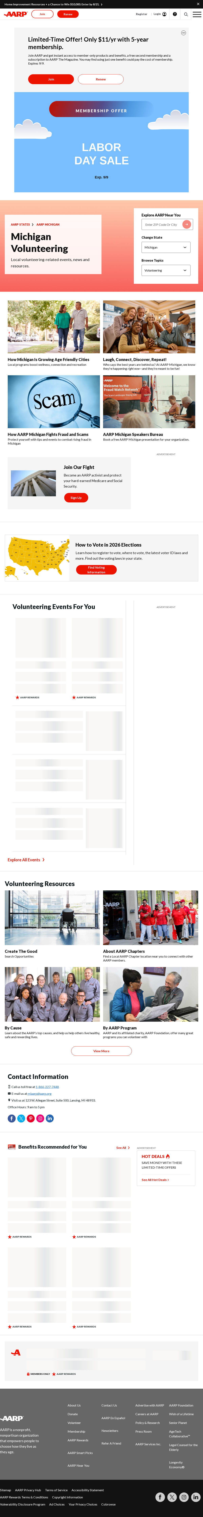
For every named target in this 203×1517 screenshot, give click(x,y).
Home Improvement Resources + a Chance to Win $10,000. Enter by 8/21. (52, 4)
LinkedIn (50, 1119)
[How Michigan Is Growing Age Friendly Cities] (54, 326)
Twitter (21, 1119)
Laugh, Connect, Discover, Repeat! (135, 359)
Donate (73, 1414)
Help (175, 14)
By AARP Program (120, 1027)
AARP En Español (113, 1418)
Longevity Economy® (177, 1464)
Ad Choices (57, 1504)
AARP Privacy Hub (28, 1490)
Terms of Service (56, 1490)
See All (121, 1147)
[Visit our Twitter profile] (172, 1497)
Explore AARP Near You (161, 215)
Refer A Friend (111, 1443)
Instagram (40, 1119)
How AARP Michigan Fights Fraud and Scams (48, 434)
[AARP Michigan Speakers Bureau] (149, 401)
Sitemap (5, 1490)
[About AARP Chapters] (150, 917)
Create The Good (21, 951)
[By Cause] (52, 994)
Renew (101, 79)
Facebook (12, 1119)
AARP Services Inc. (148, 1444)
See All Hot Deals (154, 1180)
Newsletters (110, 1430)
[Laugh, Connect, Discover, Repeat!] (149, 326)
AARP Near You (78, 1465)
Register (141, 14)
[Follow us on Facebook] (160, 1497)
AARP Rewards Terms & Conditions (24, 1497)
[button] (185, 14)
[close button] (183, 33)
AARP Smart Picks (80, 1453)
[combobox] (167, 224)
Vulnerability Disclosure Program (22, 1504)
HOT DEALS (153, 1156)
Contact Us (109, 1405)
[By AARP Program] (150, 994)
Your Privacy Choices (83, 1504)
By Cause (13, 1027)
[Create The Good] (52, 917)
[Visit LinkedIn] (196, 1497)
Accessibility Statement (88, 1490)
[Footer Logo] (22, 1418)
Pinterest (31, 1119)
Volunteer (74, 1423)
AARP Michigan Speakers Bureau (133, 434)
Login (157, 13)
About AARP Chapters (124, 951)
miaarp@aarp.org (40, 1093)
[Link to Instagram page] (184, 1497)
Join (51, 79)
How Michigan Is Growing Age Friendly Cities (48, 359)
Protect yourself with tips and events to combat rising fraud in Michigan (49, 441)
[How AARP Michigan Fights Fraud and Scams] (54, 401)
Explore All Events (24, 859)
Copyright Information (67, 1497)
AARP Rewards (78, 1440)
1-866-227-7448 (47, 1087)
